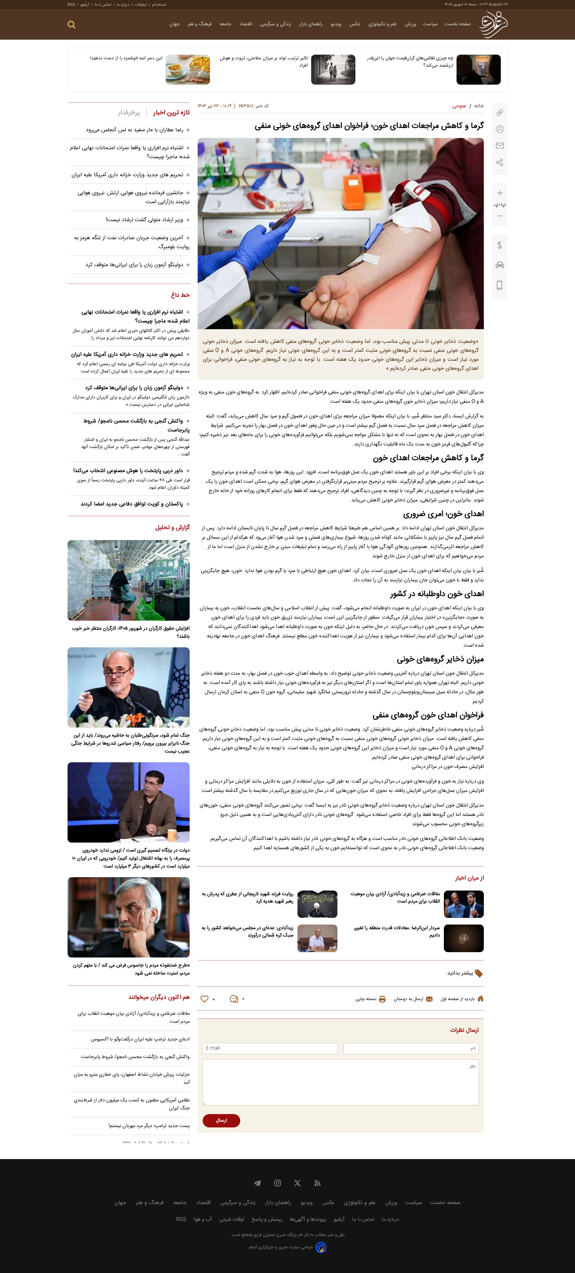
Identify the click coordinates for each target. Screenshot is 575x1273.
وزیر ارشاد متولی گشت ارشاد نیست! (144, 220)
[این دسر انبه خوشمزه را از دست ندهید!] (188, 70)
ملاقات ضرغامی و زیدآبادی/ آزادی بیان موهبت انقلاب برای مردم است (395, 898)
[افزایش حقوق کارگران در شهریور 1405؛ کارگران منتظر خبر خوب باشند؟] (129, 580)
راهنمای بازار (311, 24)
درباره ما (123, 4)
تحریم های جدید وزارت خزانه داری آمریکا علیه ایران (127, 175)
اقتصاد (246, 24)
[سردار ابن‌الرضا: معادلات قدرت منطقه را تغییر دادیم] (464, 938)
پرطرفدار (129, 113)
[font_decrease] (499, 216)
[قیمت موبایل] (499, 287)
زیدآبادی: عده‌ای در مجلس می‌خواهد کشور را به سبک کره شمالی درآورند (247, 932)
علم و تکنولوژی (383, 24)
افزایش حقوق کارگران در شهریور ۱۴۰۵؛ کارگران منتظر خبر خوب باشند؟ (131, 633)
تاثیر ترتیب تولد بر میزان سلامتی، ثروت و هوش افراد (264, 62)
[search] (72, 25)
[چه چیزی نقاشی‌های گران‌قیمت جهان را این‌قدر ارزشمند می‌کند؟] (479, 70)
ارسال (221, 1121)
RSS (71, 4)
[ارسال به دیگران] (500, 146)
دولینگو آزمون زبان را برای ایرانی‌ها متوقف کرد (134, 265)
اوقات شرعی (231, 1219)
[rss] (317, 1183)
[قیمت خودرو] (499, 266)
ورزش (410, 24)
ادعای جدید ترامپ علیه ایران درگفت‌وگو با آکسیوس (140, 1039)
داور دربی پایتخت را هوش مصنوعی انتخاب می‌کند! (128, 470)
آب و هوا (203, 1219)
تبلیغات (140, 4)
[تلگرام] (258, 1183)
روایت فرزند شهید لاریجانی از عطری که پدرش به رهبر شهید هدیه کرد (247, 898)
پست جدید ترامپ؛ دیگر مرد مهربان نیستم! (149, 1126)
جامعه (226, 24)
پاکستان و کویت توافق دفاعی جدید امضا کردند (132, 504)
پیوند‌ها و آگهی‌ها (307, 1219)
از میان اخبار (470, 879)
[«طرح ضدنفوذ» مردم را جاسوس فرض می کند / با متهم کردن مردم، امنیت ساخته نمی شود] (129, 917)
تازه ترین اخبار (171, 113)
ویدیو (337, 24)
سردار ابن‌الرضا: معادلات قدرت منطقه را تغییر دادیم (397, 932)
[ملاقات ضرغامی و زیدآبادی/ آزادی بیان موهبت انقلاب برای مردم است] (464, 904)
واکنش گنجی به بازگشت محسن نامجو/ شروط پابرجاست (137, 426)
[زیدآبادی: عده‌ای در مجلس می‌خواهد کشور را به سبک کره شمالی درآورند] (317, 938)
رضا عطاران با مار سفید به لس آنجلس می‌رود (134, 130)
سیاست (430, 24)
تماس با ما (103, 4)
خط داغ (180, 296)
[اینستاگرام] (278, 1183)
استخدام (159, 4)
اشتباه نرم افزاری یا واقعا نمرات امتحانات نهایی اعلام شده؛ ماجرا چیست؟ (136, 317)
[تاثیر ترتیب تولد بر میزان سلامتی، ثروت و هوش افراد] (333, 70)
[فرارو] (493, 24)
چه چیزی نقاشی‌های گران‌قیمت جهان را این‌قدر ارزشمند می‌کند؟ (410, 62)
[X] (297, 1183)
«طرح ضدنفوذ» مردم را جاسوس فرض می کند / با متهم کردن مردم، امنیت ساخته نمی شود (131, 969)
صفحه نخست (458, 24)
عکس (355, 24)
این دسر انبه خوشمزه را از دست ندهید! (126, 58)
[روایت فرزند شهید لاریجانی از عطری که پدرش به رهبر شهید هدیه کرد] (317, 904)
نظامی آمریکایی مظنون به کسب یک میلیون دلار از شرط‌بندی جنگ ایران (132, 1104)
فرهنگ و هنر (200, 24)
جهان (175, 24)
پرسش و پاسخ (267, 1219)
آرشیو (85, 4)
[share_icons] (499, 162)
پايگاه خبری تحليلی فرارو (275, 1235)
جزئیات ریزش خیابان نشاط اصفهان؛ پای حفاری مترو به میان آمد (132, 1079)
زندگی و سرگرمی (276, 24)
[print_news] (499, 129)
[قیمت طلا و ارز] (499, 247)
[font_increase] (499, 193)
